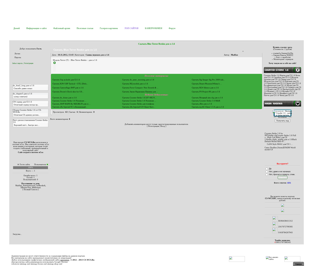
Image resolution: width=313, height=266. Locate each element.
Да (270, 168)
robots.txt (15, 264)
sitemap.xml (25, 264)
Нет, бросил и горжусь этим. (282, 174)
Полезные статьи (85, 28)
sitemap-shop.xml (54, 264)
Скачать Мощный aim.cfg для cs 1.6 (207, 98)
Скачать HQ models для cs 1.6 (135, 84)
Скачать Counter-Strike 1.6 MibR (206, 101)
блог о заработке (283, 57)
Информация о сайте (36, 28)
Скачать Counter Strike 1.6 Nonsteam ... (69, 101)
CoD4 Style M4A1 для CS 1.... (280, 144)
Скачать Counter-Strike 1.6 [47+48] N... (139, 98)
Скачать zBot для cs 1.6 (202, 104)
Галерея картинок (109, 28)
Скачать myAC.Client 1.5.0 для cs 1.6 (208, 107)
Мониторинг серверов (283, 59)
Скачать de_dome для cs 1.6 (65, 98)
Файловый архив (61, 28)
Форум (172, 28)
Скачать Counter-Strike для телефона (138, 104)
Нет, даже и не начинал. (280, 171)
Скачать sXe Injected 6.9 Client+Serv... (138, 107)
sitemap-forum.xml (39, 264)
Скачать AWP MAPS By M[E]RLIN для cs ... (72, 104)
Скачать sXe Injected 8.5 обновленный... (70, 107)
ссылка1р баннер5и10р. (283, 53)
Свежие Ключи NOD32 (283, 55)
